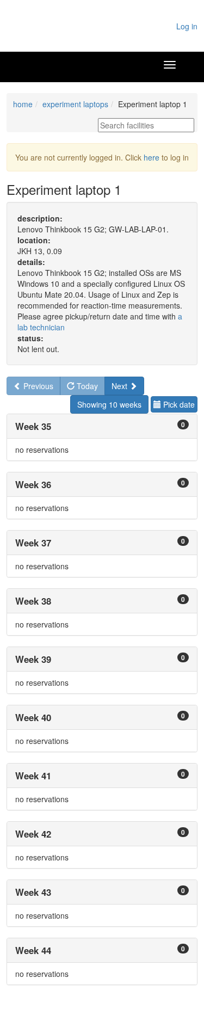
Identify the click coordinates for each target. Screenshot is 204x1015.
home (23, 104)
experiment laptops (75, 104)
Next (120, 385)
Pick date (178, 404)
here (151, 157)
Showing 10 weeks (109, 404)
